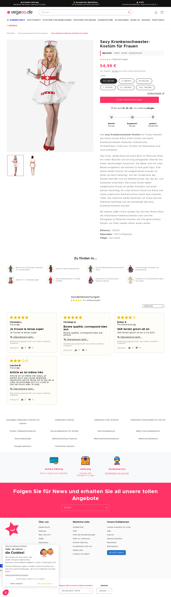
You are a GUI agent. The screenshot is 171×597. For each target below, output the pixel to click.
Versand (115, 71)
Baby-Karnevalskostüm (148, 431)
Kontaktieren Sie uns (82, 546)
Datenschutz (44, 527)
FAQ (75, 531)
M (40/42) (144, 81)
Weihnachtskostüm (148, 439)
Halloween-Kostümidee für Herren (148, 420)
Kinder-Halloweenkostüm (23, 431)
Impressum (43, 542)
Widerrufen (78, 550)
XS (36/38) (108, 81)
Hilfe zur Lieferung (81, 539)
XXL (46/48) (145, 87)
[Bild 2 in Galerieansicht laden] (33, 165)
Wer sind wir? (45, 535)
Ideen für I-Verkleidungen (27, 280)
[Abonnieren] (106, 508)
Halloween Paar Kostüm (106, 420)
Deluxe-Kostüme (114, 539)
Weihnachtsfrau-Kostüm (64, 439)
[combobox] (85, 12)
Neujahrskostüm (23, 446)
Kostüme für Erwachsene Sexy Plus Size (150, 280)
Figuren (110, 535)
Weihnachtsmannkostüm (106, 439)
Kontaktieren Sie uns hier (117, 473)
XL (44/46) (126, 87)
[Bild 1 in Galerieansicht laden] (15, 165)
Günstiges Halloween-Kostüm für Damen (23, 422)
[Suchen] (129, 12)
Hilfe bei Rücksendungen (84, 535)
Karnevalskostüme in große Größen (68, 280)
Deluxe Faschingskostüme (67, 269)
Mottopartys (112, 546)
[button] (16, 20)
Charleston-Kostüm (64, 446)
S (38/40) (126, 81)
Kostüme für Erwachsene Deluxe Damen (107, 280)
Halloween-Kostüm (64, 420)
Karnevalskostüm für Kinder (64, 431)
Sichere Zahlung (80, 542)
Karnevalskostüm (106, 431)
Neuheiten (111, 542)
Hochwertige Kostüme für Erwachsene (147, 269)
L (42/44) (108, 87)
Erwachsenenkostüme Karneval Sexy (110, 269)
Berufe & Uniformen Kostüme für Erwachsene (29, 269)
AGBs (41, 539)
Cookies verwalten (81, 554)
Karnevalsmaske (23, 439)
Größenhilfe (78, 527)
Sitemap (42, 531)
